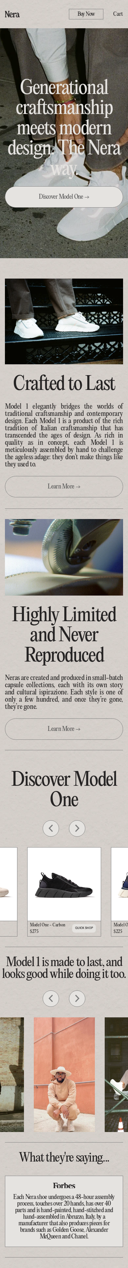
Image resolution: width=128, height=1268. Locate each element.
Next (77, 828)
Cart (118, 14)
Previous (51, 828)
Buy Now (86, 14)
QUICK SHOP (84, 928)
